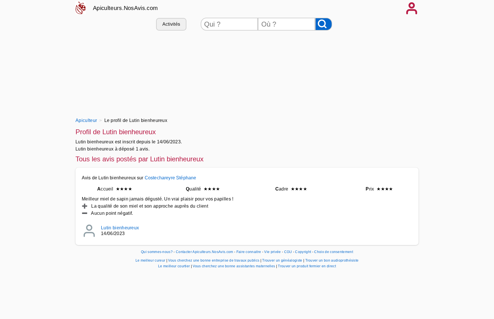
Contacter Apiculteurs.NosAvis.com (204, 252)
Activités (171, 24)
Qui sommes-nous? (157, 252)
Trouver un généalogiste (282, 260)
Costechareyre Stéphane (170, 177)
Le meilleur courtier (174, 266)
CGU (288, 252)
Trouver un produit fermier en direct (307, 266)
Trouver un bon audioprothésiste (332, 260)
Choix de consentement (333, 252)
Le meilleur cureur (151, 260)
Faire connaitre (248, 252)
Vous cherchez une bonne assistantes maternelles (234, 266)
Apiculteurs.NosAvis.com (125, 8)
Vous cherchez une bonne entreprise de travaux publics (214, 260)
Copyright (303, 252)
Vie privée (272, 252)
